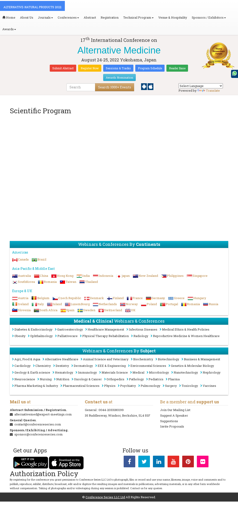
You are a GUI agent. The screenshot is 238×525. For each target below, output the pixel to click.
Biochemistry (143, 359)
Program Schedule (150, 68)
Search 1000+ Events (114, 87)
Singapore (200, 276)
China (44, 276)
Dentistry (62, 366)
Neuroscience (24, 379)
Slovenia (24, 310)
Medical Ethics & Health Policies (185, 329)
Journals (44, 17)
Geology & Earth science (32, 372)
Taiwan (71, 282)
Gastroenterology (70, 329)
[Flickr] (202, 462)
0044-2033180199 (111, 410)
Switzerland (113, 310)
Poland (152, 304)
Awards (8, 29)
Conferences (67, 17)
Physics (110, 386)
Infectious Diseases (143, 329)
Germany (158, 298)
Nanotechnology (186, 372)
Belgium (43, 298)
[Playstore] (144, 86)
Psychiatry (128, 386)
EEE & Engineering (112, 366)
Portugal (172, 304)
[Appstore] (150, 86)
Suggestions (169, 421)
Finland (118, 298)
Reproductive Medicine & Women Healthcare (186, 336)
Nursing (46, 379)
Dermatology (83, 366)
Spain (70, 310)
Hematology (64, 372)
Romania (50, 282)
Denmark (97, 298)
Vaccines (209, 386)
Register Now (90, 68)
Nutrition (62, 379)
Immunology (87, 372)
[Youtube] (173, 462)
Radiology (140, 336)
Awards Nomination (119, 77)
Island (57, 304)
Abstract (90, 17)
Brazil (41, 259)
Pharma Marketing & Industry (36, 386)
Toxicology (190, 386)
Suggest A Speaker (174, 415)
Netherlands (108, 304)
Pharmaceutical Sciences (81, 386)
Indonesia (106, 276)
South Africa (48, 310)
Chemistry (43, 366)
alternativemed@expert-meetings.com (43, 414)
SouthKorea (26, 282)
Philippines (175, 276)
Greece (179, 298)
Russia (213, 304)
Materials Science (115, 372)
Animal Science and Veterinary (106, 359)
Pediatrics (156, 379)
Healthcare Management (106, 329)
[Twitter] (144, 462)
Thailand (91, 282)
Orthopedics (115, 379)
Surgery (171, 386)
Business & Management (202, 359)
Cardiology (22, 366)
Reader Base (177, 68)
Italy (40, 304)
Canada (23, 259)
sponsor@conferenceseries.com (38, 434)
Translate (213, 90)
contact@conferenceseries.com (37, 424)
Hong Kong (65, 276)
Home (10, 17)
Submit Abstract (63, 68)
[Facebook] (129, 462)
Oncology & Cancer (88, 379)
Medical (138, 372)
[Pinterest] (188, 462)
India (86, 276)
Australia (24, 276)
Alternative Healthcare (61, 359)
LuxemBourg (80, 304)
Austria (23, 298)
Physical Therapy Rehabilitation (105, 336)
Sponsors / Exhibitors (208, 17)
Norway (132, 304)
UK (133, 310)
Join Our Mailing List (175, 410)
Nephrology (212, 372)
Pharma (174, 379)
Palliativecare (67, 336)
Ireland (23, 304)
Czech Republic (69, 298)
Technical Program (137, 17)
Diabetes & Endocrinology (33, 329)
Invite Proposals (172, 426)
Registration (110, 17)
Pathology (136, 379)
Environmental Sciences (148, 366)
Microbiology (159, 372)
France (137, 298)
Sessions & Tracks (118, 68)
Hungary (199, 298)
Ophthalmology (41, 336)
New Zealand (148, 276)
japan (126, 276)
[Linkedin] (159, 462)
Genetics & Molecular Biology (192, 366)
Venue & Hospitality (172, 17)
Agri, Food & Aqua (27, 359)
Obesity (20, 336)
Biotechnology (168, 359)
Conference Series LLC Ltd (105, 497)
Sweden (89, 310)
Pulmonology (150, 386)
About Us (26, 17)
